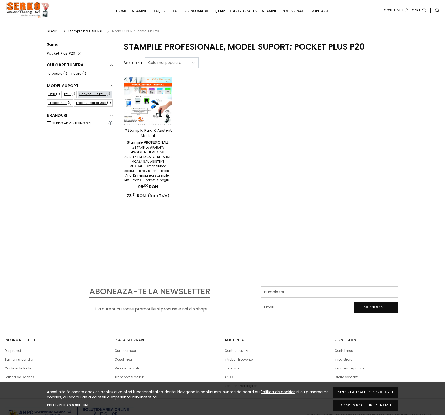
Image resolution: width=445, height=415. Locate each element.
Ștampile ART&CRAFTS (236, 10)
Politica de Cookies (19, 377)
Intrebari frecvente (239, 359)
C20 (52, 94)
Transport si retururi (130, 377)
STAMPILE (140, 10)
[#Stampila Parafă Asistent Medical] (148, 101)
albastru (55, 73)
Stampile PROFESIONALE (283, 10)
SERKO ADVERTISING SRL (71, 123)
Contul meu (344, 350)
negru (76, 73)
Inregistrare (343, 359)
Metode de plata (127, 368)
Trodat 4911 (57, 102)
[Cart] (419, 10)
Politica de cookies (278, 391)
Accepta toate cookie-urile (365, 392)
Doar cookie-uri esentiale (366, 405)
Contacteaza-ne (238, 350)
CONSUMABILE (197, 10)
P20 (67, 94)
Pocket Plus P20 (61, 53)
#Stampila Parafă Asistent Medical (148, 133)
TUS (176, 10)
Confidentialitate (18, 368)
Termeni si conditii (19, 359)
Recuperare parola (349, 368)
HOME (121, 10)
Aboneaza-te (376, 307)
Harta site (232, 368)
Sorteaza (133, 63)
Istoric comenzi (346, 377)
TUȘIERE (160, 10)
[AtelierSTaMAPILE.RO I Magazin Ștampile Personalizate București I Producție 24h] (45, 10)
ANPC (229, 377)
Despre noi (13, 350)
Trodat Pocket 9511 (91, 102)
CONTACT (319, 10)
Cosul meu (123, 359)
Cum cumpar (125, 350)
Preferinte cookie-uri (67, 405)
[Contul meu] (396, 10)
